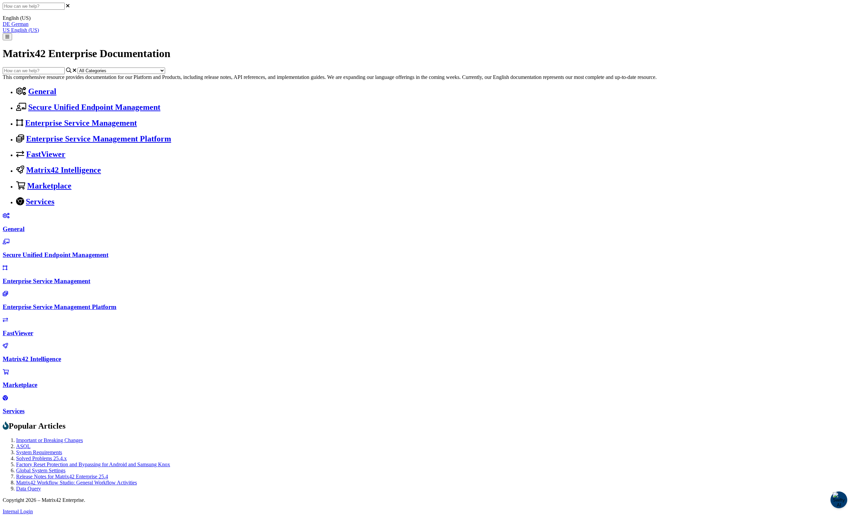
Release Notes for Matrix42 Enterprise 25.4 (62, 476)
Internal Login (18, 511)
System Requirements (39, 452)
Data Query (28, 488)
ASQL (23, 446)
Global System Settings (40, 470)
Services (40, 201)
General (42, 91)
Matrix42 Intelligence (63, 170)
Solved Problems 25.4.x (41, 458)
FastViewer (45, 154)
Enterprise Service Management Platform (98, 138)
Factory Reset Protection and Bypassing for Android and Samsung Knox (93, 464)
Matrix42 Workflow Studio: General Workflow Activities (76, 482)
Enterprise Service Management (81, 123)
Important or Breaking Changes (49, 440)
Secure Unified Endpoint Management (94, 107)
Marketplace (49, 185)
